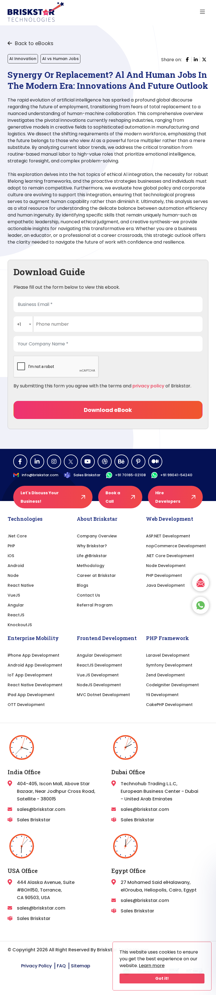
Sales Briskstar (86, 475)
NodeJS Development (99, 685)
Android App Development (35, 665)
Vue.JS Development (98, 675)
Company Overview (97, 536)
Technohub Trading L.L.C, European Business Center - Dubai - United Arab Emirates (159, 791)
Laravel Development (168, 655)
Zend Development (165, 675)
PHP (11, 546)
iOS (11, 556)
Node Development (166, 565)
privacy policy (148, 386)
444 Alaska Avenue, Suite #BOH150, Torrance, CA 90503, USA (46, 890)
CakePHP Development (169, 704)
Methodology (90, 565)
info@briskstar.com (40, 475)
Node (13, 575)
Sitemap (80, 966)
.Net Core (17, 536)
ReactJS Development (99, 665)
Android (16, 565)
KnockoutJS (20, 625)
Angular (16, 605)
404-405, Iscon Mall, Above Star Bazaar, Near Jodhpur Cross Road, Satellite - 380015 (56, 791)
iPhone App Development (33, 655)
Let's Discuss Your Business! (40, 497)
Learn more (152, 965)
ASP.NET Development (168, 536)
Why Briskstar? (92, 546)
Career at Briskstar (96, 575)
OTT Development (26, 704)
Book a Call (112, 497)
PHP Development (164, 575)
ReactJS (16, 615)
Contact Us (88, 595)
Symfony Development (169, 665)
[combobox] (23, 324)
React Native (21, 585)
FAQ (61, 966)
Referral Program (94, 605)
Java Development (165, 585)
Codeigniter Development (172, 685)
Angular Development (99, 655)
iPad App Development (31, 695)
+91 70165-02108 (130, 475)
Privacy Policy (36, 966)
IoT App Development (30, 675)
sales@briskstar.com (41, 809)
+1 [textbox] (19, 324)
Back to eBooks (33, 43)
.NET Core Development (170, 556)
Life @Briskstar (92, 556)
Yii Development (162, 695)
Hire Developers (167, 497)
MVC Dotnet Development (103, 695)
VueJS (14, 595)
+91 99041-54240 (176, 475)
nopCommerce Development (176, 546)
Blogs (82, 585)
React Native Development (35, 685)
